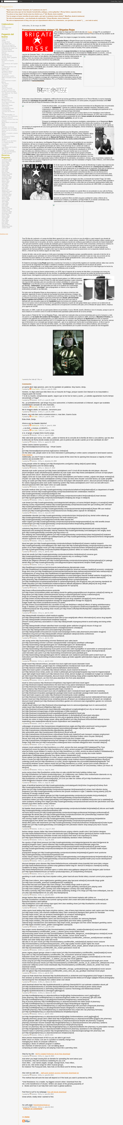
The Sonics (5, 83)
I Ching (4, 145)
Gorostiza (5, 94)
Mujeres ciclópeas (7, 117)
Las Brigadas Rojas (8, 108)
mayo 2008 (5, 203)
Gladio (90, 32)
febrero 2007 (6, 181)
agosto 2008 (5, 207)
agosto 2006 (5, 172)
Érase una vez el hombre (9, 130)
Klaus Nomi (5, 70)
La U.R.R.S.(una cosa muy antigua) (10, 120)
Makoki (4, 131)
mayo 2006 (5, 168)
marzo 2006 (5, 165)
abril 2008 (5, 201)
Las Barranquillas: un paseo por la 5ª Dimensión (10, 115)
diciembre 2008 (6, 213)
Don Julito (35, 407)
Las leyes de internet (8, 111)
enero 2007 (5, 180)
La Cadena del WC (7, 142)
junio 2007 (5, 187)
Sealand (4, 139)
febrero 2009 (6, 216)
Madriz (4, 134)
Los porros (5, 74)
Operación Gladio (7, 105)
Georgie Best (6, 42)
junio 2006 (5, 169)
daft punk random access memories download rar (60, 1073)
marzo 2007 (5, 183)
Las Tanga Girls (6, 43)
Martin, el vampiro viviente (10, 133)
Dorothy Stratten (7, 153)
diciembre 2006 (6, 178)
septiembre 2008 (7, 209)
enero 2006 (5, 162)
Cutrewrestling (6, 110)
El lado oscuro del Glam (9, 141)
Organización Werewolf (9, 46)
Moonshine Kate (7, 73)
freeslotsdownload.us (41, 1105)
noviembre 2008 (7, 211)
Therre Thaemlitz (7, 88)
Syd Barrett (5, 54)
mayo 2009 (5, 220)
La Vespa (4, 85)
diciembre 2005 (6, 161)
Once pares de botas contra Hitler (8, 103)
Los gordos (5, 144)
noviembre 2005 (7, 159)
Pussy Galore (36, 389)
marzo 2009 (5, 217)
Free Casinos (27, 455)
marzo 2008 (5, 200)
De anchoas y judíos (8, 76)
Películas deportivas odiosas (8, 52)
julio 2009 (5, 223)
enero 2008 (5, 197)
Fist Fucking (5, 107)
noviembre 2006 (7, 177)
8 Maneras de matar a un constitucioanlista (9, 48)
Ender (3, 26)
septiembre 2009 (7, 226)
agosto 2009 (5, 225)
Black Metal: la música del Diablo (10, 123)
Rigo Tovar (5, 148)
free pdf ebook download (56, 1092)
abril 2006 (5, 167)
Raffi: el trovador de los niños (9, 78)
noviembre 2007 (7, 194)
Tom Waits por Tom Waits (9, 93)
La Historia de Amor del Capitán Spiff (9, 67)
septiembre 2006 (7, 174)
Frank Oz (4, 39)
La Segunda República (9, 151)
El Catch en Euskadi (8, 150)
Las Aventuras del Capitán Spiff (10, 64)
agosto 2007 (5, 190)
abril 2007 (5, 184)
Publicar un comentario (32, 1109)
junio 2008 (5, 204)
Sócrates (4, 87)
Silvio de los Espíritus (8, 45)
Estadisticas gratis (4, 233)
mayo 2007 (5, 185)
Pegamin (6, 6)
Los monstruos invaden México (9, 81)
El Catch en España (8, 60)
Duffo (3, 125)
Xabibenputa (35, 425)
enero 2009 (5, 214)
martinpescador (6, 27)
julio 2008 (5, 206)
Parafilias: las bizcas (8, 127)
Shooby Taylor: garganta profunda (9, 58)
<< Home (26, 1117)
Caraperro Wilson (7, 71)
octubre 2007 (6, 193)
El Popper (5, 96)
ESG (3, 62)
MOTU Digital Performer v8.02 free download (52, 1054)
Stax (3, 113)
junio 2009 (5, 222)
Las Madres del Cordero (9, 147)
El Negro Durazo (7, 100)
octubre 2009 (6, 227)
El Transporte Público (8, 136)
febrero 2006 (6, 164)
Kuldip (4, 40)
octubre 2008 (6, 210)
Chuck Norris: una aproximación (7, 98)
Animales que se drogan (9, 128)
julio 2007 (5, 188)
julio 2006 (5, 171)
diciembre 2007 (6, 196)
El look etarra (6, 138)
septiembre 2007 (7, 191)
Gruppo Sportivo (7, 56)
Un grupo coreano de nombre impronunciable (9, 90)
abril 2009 (5, 219)
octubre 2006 (6, 175)
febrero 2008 (6, 198)
